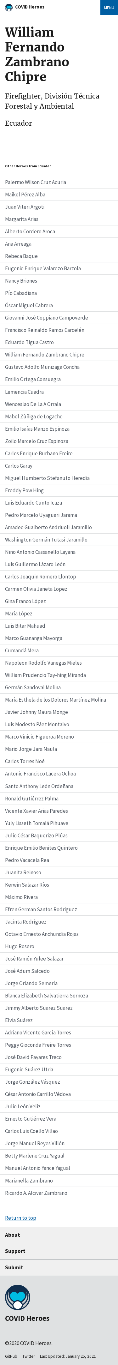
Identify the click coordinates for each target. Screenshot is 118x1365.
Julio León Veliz (23, 1106)
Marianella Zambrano (29, 1180)
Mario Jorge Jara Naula (31, 748)
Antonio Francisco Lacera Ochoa (40, 773)
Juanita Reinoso (23, 872)
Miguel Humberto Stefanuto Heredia (47, 478)
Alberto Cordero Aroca (30, 231)
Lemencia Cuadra (24, 391)
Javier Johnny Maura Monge (36, 712)
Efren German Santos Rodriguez (41, 909)
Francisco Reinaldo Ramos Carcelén (44, 329)
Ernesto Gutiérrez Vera (30, 1118)
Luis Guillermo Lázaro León (35, 564)
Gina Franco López (25, 601)
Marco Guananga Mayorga (33, 638)
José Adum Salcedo (27, 970)
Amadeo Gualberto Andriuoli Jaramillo (48, 527)
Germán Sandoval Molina (33, 687)
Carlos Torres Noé (25, 761)
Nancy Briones (21, 280)
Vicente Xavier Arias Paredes (36, 810)
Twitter (28, 1356)
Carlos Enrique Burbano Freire (39, 453)
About (12, 1234)
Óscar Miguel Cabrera (29, 305)
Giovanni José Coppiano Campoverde (46, 317)
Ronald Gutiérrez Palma (32, 798)
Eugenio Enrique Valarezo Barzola (43, 268)
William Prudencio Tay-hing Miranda (45, 675)
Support (15, 1251)
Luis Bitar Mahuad (25, 625)
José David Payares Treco (33, 1057)
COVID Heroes (29, 7)
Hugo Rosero (19, 946)
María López (18, 613)
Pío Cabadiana (21, 293)
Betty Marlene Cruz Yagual (35, 1155)
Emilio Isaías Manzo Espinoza (37, 428)
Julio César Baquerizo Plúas (36, 835)
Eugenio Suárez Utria (29, 1069)
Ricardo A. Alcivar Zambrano (36, 1192)
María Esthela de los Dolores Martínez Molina (55, 699)
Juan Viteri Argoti (24, 206)
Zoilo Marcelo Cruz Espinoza (36, 441)
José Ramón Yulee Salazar (34, 958)
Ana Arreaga (18, 243)
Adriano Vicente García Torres (38, 1032)
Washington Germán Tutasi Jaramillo (46, 539)
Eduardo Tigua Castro (29, 342)
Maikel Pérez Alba (25, 194)
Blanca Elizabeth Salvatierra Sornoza (46, 995)
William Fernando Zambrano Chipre (44, 354)
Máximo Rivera (21, 897)
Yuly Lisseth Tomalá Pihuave (36, 823)
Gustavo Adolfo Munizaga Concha (42, 366)
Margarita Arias (21, 219)
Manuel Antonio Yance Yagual (37, 1167)
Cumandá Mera (22, 650)
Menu (109, 7)
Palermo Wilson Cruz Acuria (35, 182)
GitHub (11, 1356)
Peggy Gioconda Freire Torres (38, 1044)
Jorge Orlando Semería (31, 983)
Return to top (20, 1217)
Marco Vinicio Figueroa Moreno (39, 736)
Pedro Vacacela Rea (27, 860)
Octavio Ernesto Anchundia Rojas (42, 934)
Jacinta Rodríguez (26, 921)
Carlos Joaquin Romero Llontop (40, 576)
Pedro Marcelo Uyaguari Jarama (41, 515)
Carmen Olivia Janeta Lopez (36, 588)
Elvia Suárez (19, 1020)
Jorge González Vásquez (32, 1081)
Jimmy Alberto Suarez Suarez (39, 1007)
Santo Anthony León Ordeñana (39, 786)
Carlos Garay (18, 465)
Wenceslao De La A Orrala (33, 404)
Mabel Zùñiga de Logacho (34, 416)
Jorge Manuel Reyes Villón (35, 1143)
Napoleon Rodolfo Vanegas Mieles (43, 662)
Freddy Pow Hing (24, 490)
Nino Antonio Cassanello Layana (40, 551)
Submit (14, 1267)
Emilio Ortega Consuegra (33, 379)
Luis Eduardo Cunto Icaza (33, 502)
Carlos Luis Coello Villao (31, 1131)
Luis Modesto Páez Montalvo (37, 724)
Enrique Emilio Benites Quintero (41, 847)
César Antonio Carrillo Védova (38, 1094)
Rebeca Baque (21, 256)
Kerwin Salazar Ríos (27, 884)
